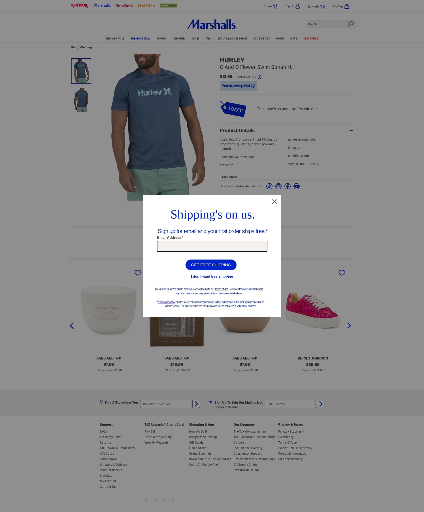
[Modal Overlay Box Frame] (212, 256)
